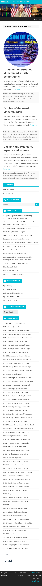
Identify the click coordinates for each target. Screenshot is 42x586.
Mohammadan (20, 137)
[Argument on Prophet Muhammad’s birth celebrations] (21, 50)
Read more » (17, 90)
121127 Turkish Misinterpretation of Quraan (17, 338)
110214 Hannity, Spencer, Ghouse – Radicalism (18, 472)
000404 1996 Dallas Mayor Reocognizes (16, 548)
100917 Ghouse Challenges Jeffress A (15, 512)
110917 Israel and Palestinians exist (14, 447)
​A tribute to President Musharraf (14, 246)
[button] (36, 19)
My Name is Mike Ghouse (11, 297)
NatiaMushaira (8, 178)
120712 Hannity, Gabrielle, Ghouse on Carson (17, 418)
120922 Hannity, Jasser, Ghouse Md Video (16, 356)
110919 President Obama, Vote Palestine (16, 443)
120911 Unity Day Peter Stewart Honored (16, 385)
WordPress (35, 581)
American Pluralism (15, 134)
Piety (15, 178)
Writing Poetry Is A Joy (10, 271)
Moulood (30, 96)
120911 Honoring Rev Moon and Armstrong (17, 414)
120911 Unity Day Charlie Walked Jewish (16, 399)
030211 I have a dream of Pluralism (14, 530)
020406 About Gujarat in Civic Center (15, 541)
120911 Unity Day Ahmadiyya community (16, 407)
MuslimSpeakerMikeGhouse (12, 175)
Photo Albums (8, 193)
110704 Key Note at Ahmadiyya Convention (17, 450)
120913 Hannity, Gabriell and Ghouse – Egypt (17, 367)
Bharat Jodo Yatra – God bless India (14, 250)
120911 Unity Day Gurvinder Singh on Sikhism (18, 396)
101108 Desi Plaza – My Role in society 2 (16, 487)
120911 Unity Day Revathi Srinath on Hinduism (18, 381)
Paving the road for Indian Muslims (14, 253)
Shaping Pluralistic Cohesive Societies (15, 263)
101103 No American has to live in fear (15, 501)
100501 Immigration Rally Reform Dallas (16, 527)
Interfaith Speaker (17, 96)
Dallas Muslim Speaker (30, 134)
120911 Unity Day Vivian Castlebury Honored (17, 370)
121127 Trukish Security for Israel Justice (16, 345)
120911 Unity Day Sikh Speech (12, 374)
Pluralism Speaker (29, 99)
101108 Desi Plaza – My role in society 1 (15, 490)
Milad (25, 96)
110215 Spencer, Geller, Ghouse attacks (15, 468)
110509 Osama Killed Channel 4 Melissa (15, 461)
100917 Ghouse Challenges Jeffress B (15, 508)
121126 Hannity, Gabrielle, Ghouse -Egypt (16, 349)
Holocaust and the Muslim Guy (13, 293)
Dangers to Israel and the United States (16, 239)
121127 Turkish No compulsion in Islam (16, 330)
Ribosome (34, 573)
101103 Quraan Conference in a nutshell (16, 497)
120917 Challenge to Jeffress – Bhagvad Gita (17, 360)
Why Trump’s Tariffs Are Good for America (17, 228)
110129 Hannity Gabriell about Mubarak (15, 483)
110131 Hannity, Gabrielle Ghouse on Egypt (17, 479)
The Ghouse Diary (11, 94)
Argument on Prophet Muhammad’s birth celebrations (18, 73)
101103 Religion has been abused (13, 494)
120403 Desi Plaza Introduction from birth (17, 432)
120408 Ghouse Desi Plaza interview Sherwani (18, 428)
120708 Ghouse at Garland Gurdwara (15, 421)
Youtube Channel (8, 190)
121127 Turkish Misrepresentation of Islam (17, 334)
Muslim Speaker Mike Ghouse (13, 99)
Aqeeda (32, 173)
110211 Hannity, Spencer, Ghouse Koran (16, 476)
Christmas (6, 96)
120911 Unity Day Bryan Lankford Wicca (16, 403)
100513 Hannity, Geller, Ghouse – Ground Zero (18, 523)
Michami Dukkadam (9, 289)
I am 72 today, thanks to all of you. (14, 232)
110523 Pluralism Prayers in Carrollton (15, 454)
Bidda (32, 94)
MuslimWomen (27, 175)
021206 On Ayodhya (9, 534)
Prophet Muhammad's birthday (13, 101)
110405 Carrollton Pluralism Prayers (15, 465)
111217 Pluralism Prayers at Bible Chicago (16, 439)
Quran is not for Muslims (11, 300)
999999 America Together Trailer (14, 323)
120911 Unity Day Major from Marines (15, 389)
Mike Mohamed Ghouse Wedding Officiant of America (20, 243)
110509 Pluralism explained (12, 458)
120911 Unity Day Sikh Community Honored (17, 378)
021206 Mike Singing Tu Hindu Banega (15, 537)
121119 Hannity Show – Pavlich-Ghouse (15, 352)
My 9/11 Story (7, 286)
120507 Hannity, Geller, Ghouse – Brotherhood (18, 425)
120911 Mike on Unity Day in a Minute (15, 410)
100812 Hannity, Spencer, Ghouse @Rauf (16, 519)
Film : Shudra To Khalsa (10, 267)
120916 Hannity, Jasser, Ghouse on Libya (16, 363)
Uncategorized (22, 94)
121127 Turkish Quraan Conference (14, 327)
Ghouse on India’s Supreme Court (14, 274)
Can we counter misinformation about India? (17, 235)
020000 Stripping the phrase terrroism (16, 545)
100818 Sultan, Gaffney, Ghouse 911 (14, 516)
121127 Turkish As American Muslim (15, 341)
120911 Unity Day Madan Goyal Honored (16, 392)
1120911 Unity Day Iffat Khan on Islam (15, 436)
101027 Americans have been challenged (16, 505)
